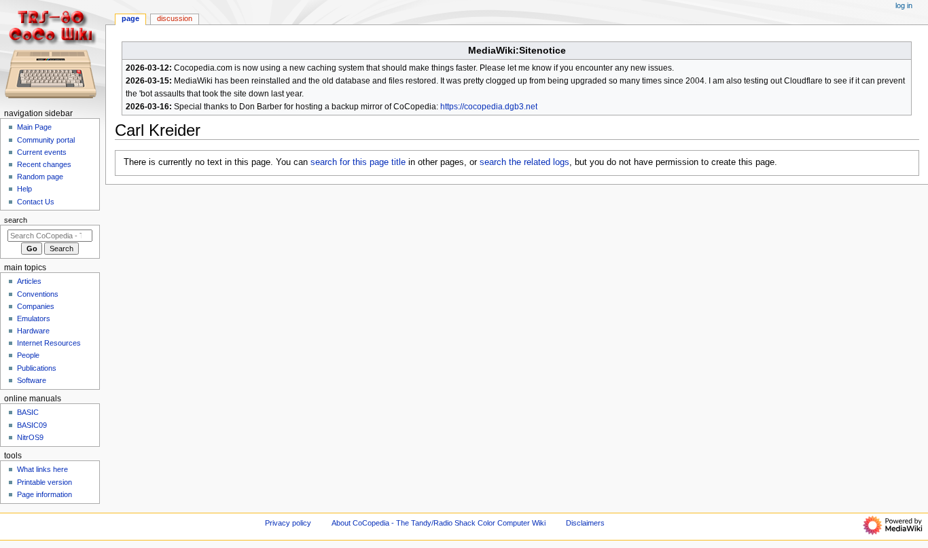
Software (31, 380)
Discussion (174, 18)
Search (15, 220)
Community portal (46, 140)
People (28, 355)
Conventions (37, 294)
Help (24, 189)
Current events (42, 152)
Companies (35, 306)
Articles (29, 281)
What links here (42, 469)
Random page (40, 176)
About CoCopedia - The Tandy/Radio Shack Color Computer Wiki (439, 523)
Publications (36, 368)
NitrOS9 (30, 437)
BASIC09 (32, 425)
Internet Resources (49, 343)
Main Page (34, 127)
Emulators (33, 318)
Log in (903, 5)
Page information (44, 494)
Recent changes (44, 164)
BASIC (28, 412)
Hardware (33, 331)
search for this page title (358, 162)
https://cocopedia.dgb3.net (488, 106)
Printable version (44, 482)
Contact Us (35, 202)
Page (130, 18)
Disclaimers (585, 523)
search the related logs (524, 162)
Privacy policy (288, 523)
